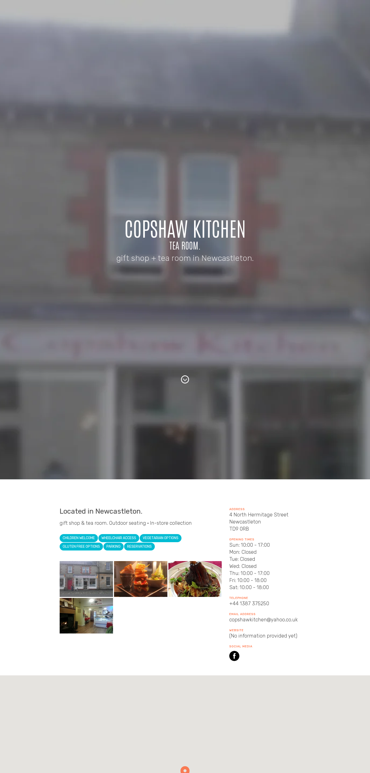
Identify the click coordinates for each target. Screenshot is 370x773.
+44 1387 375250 (249, 603)
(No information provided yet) (263, 636)
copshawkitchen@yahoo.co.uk (263, 620)
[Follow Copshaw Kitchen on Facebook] (234, 657)
